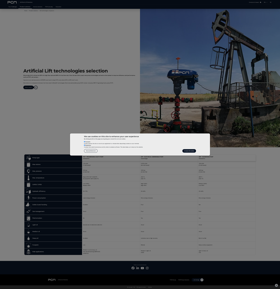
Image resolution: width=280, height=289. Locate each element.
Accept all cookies (189, 151)
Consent (87, 142)
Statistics (88, 145)
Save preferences (91, 151)
